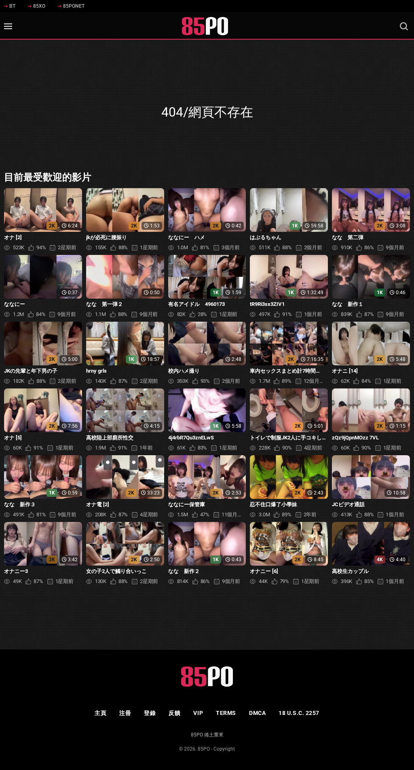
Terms (226, 713)
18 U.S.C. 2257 (299, 713)
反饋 (174, 713)
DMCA (257, 713)
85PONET (73, 6)
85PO (204, 749)
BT (12, 6)
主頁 (100, 713)
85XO (39, 6)
